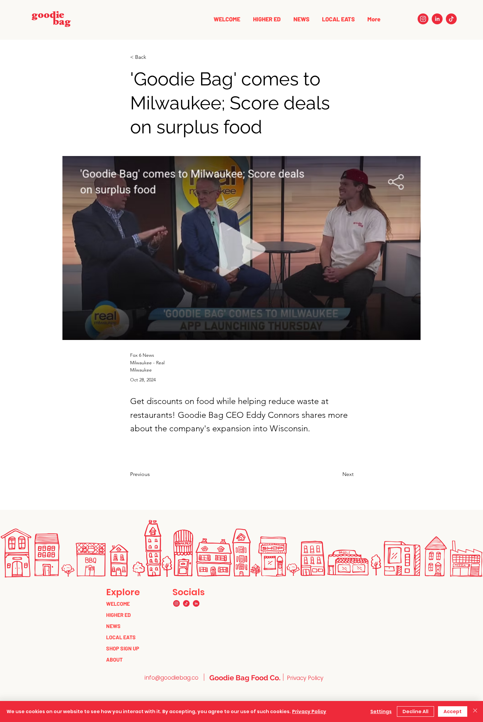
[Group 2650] (451, 18)
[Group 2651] (437, 18)
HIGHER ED (118, 615)
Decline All (415, 711)
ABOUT (114, 659)
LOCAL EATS (121, 637)
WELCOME (118, 603)
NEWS (113, 626)
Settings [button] (381, 711)
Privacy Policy (309, 711)
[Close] (475, 711)
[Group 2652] (423, 18)
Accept (453, 711)
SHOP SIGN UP (122, 648)
